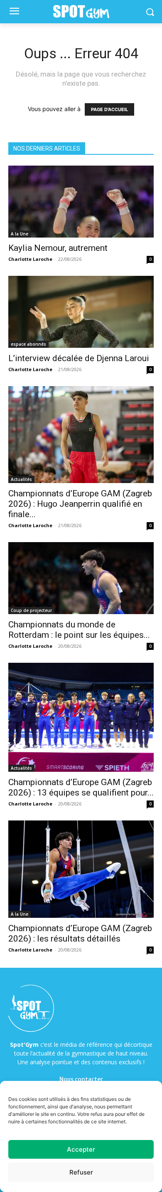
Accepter (81, 1149)
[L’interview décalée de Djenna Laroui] (81, 312)
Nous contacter (81, 1079)
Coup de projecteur (31, 610)
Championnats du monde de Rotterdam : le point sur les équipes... (79, 630)
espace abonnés (28, 344)
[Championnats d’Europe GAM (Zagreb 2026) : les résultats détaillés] (81, 868)
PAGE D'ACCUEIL (109, 109)
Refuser (81, 1172)
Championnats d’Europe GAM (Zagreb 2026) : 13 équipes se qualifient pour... (81, 787)
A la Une (19, 234)
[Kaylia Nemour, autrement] (81, 202)
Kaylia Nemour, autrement (58, 248)
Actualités (21, 479)
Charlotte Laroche (30, 259)
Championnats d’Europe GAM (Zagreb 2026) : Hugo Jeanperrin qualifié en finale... (80, 503)
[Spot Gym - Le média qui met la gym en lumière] (81, 12)
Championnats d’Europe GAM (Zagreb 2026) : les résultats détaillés (80, 933)
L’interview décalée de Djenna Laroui (78, 358)
